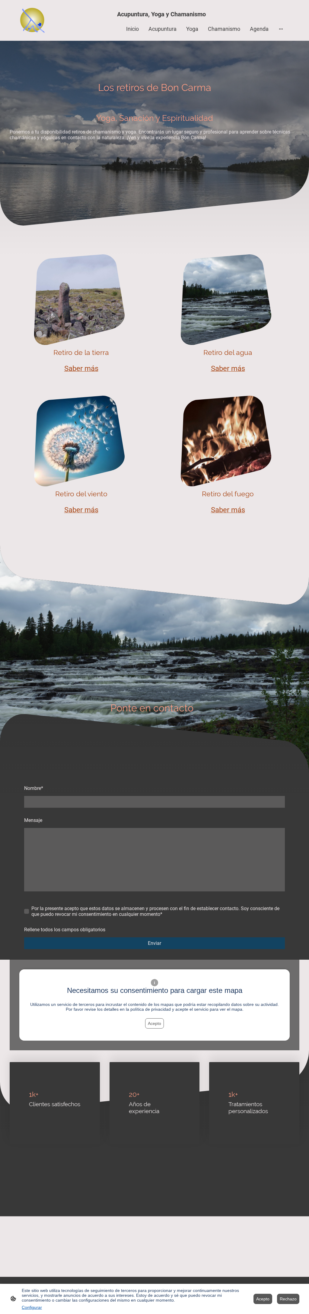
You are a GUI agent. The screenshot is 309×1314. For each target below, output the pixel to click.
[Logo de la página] (32, 20)
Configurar (32, 1307)
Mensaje (33, 820)
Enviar (154, 943)
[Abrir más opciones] (281, 29)
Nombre (33, 788)
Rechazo (288, 1298)
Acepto (154, 1023)
